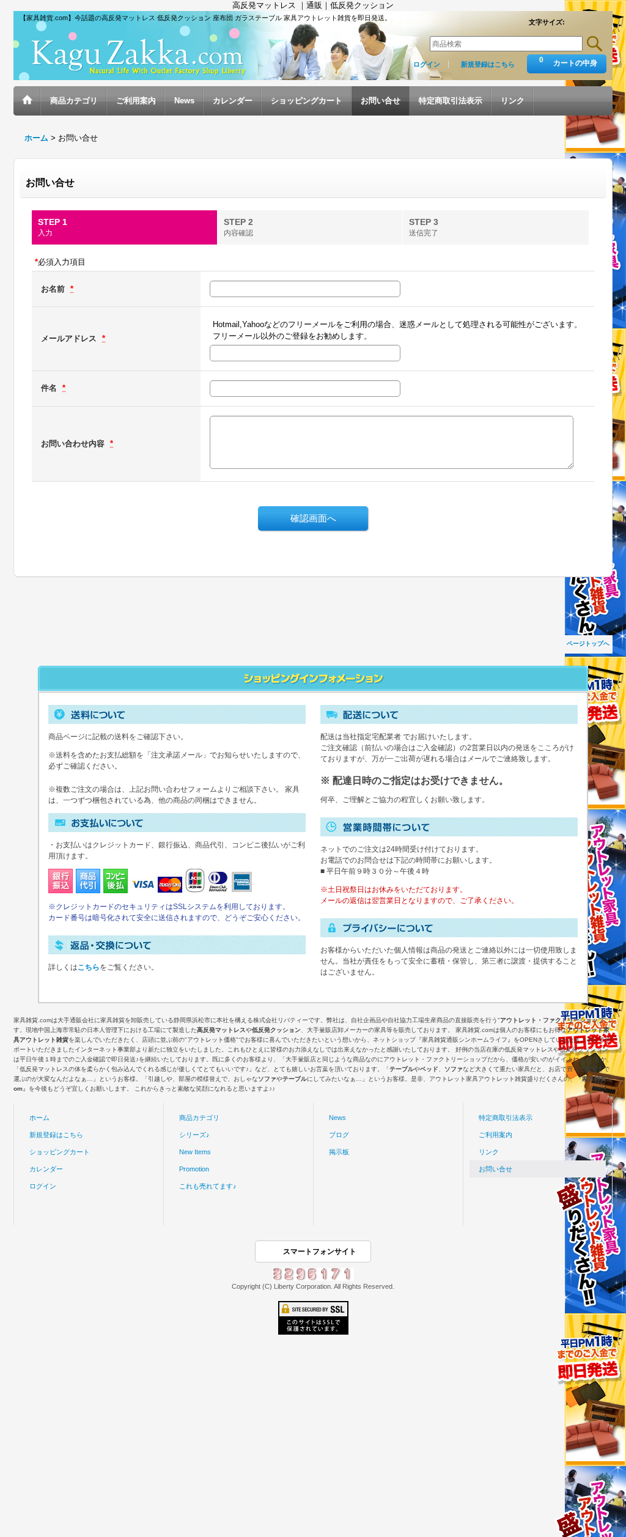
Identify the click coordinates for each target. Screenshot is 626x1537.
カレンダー (46, 1169)
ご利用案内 (495, 1134)
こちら (89, 967)
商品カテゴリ (199, 1117)
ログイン (426, 64)
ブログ (339, 1134)
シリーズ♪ (194, 1134)
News (337, 1117)
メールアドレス (70, 338)
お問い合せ (495, 1169)
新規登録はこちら (488, 64)
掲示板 (339, 1152)
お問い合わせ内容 (74, 443)
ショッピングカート (59, 1152)
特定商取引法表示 (505, 1117)
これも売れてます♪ (208, 1186)
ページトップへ (588, 643)
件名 (50, 388)
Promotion (194, 1169)
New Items (195, 1152)
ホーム (39, 1117)
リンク (489, 1152)
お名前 (54, 288)
